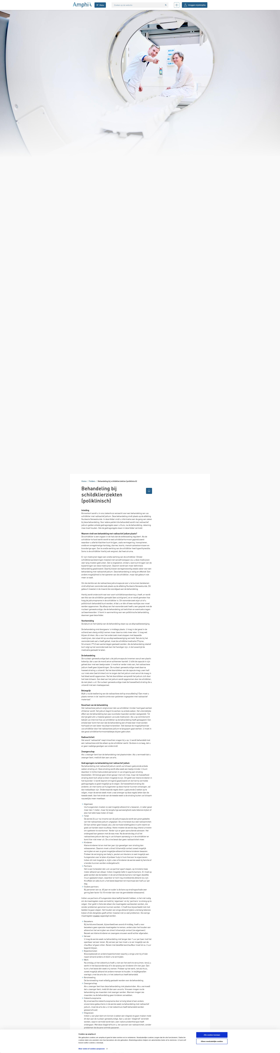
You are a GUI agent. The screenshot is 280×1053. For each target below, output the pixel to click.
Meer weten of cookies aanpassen (92, 1049)
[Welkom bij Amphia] (82, 5)
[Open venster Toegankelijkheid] (176, 5)
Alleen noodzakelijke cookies (212, 1041)
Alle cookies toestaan (212, 1035)
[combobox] (137, 5)
